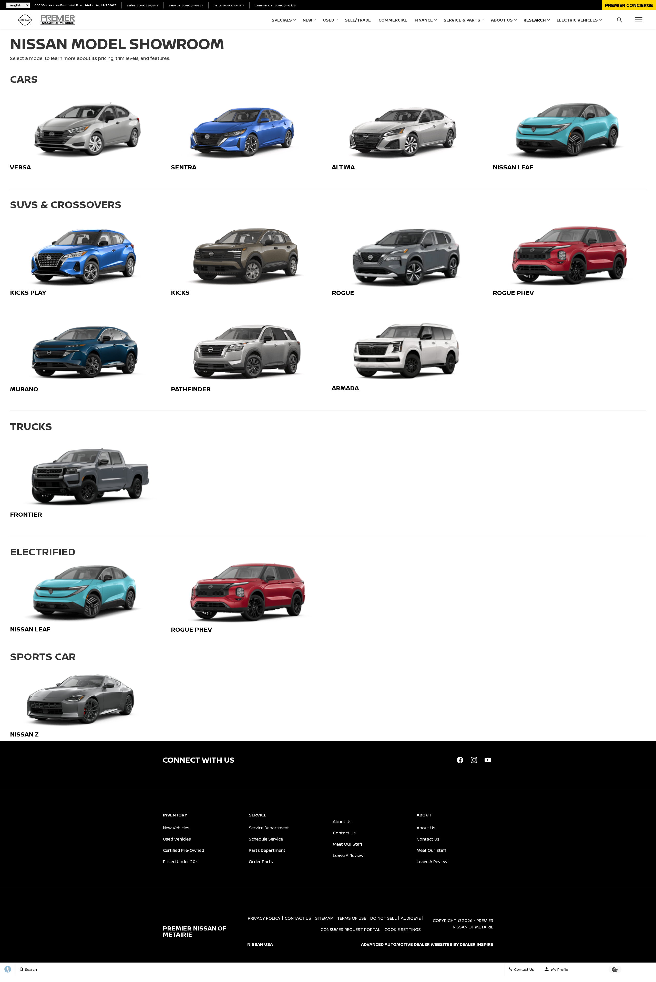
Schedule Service (266, 839)
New (307, 20)
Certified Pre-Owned (183, 850)
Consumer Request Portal (350, 929)
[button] (629, 5)
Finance (424, 20)
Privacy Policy (264, 918)
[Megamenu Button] (639, 19)
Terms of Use (351, 918)
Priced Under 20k (180, 861)
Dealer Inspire (476, 944)
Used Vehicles (177, 839)
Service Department (269, 828)
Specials (282, 20)
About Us (502, 20)
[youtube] (487, 759)
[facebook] (460, 759)
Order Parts (261, 861)
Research (535, 20)
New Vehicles (176, 828)
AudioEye (411, 918)
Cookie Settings (402, 929)
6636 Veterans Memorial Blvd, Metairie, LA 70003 (75, 5)
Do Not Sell (383, 918)
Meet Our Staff (347, 844)
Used (328, 20)
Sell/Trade (358, 20)
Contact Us (344, 833)
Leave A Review (348, 855)
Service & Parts (462, 20)
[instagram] (473, 759)
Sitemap (324, 918)
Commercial (392, 20)
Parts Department (267, 850)
